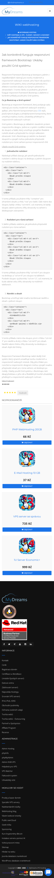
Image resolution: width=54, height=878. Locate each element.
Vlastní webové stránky (11, 815)
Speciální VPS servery (11, 802)
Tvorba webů (7, 714)
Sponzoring (7, 829)
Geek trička (6, 824)
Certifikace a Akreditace (11, 674)
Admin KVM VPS (8, 762)
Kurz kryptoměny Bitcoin (12, 833)
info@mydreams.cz (17, 2)
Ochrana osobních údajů (12, 710)
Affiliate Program (9, 728)
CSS (39, 110)
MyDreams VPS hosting (37, 868)
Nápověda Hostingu (10, 692)
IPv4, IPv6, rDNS (8, 701)
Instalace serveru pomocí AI (13, 838)
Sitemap (5, 847)
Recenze (5, 732)
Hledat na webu (8, 851)
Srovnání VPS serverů (11, 696)
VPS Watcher (7, 771)
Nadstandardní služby (11, 806)
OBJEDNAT (28, 442)
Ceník (4, 665)
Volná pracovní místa (10, 842)
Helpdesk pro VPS (9, 766)
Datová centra (8, 683)
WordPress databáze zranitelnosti (16, 860)
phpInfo (5, 753)
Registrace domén (9, 669)
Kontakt (5, 660)
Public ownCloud (9, 820)
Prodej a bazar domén (11, 797)
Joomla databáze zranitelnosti (14, 856)
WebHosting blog (9, 811)
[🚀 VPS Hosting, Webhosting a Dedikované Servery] (12, 10)
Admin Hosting (8, 748)
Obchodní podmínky (10, 705)
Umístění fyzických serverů (13, 678)
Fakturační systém (9, 775)
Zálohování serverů (10, 687)
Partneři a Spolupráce (11, 723)
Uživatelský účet (8, 780)
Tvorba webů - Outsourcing (13, 719)
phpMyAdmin (7, 757)
